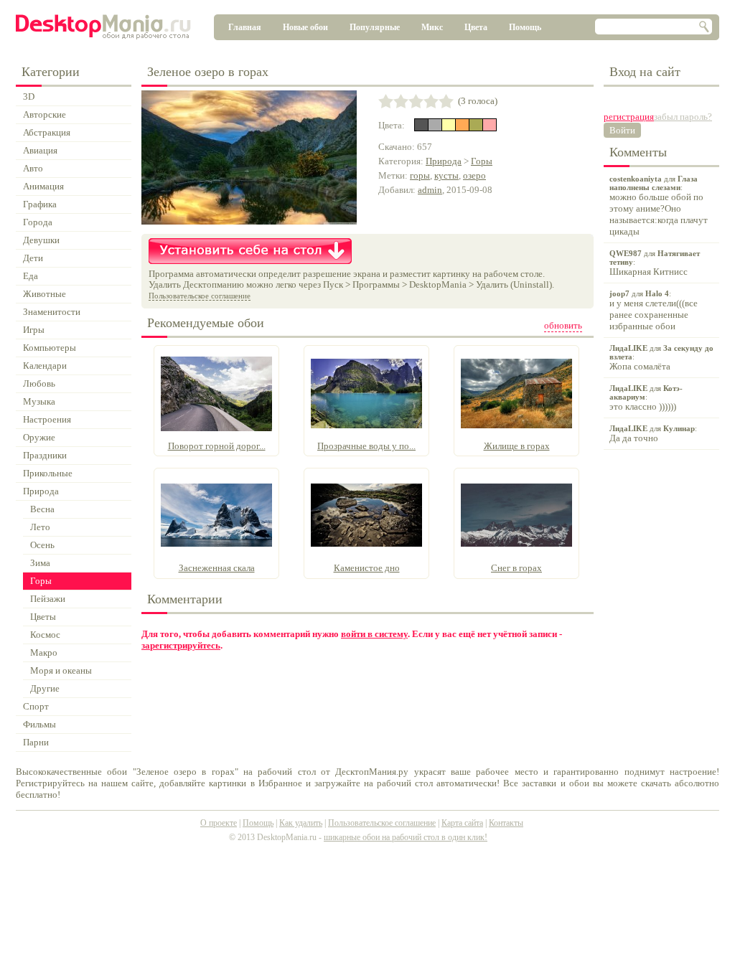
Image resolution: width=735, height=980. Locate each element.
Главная (244, 27)
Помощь (525, 27)
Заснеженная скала (217, 567)
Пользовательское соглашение (200, 295)
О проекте (218, 823)
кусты (446, 175)
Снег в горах (516, 567)
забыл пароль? (683, 116)
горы (420, 175)
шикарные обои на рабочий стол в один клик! (405, 837)
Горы (481, 161)
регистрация (629, 116)
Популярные (375, 27)
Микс (432, 27)
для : (658, 205)
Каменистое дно (367, 567)
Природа (444, 161)
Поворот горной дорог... (217, 445)
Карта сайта (462, 823)
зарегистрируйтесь (180, 645)
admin (430, 189)
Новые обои (305, 27)
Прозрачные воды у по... (366, 445)
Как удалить (300, 823)
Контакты (506, 823)
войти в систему (374, 633)
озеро (474, 175)
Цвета (475, 27)
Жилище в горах (517, 445)
